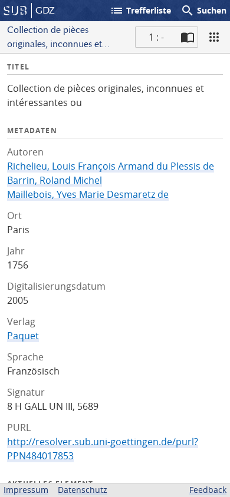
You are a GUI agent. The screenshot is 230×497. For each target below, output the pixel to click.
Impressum (26, 489)
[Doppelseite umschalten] (187, 37)
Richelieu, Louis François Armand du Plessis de (110, 166)
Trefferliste (140, 11)
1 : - (156, 37)
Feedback (207, 489)
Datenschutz (82, 489)
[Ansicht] (214, 37)
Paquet (23, 335)
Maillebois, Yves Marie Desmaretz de (88, 194)
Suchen (203, 11)
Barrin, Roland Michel (54, 180)
